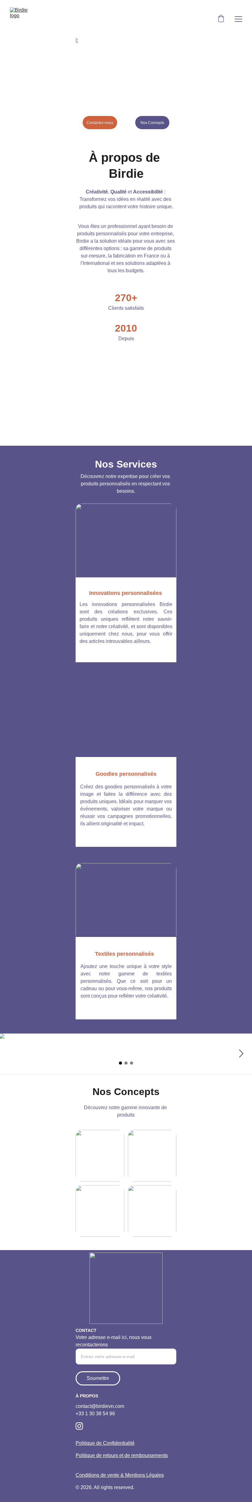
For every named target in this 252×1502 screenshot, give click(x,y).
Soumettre (98, 1378)
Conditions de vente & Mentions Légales (120, 1475)
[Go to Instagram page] (79, 1426)
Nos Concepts (152, 123)
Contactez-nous (100, 123)
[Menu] (238, 19)
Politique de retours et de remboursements (122, 1455)
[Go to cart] (221, 19)
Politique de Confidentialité (105, 1443)
